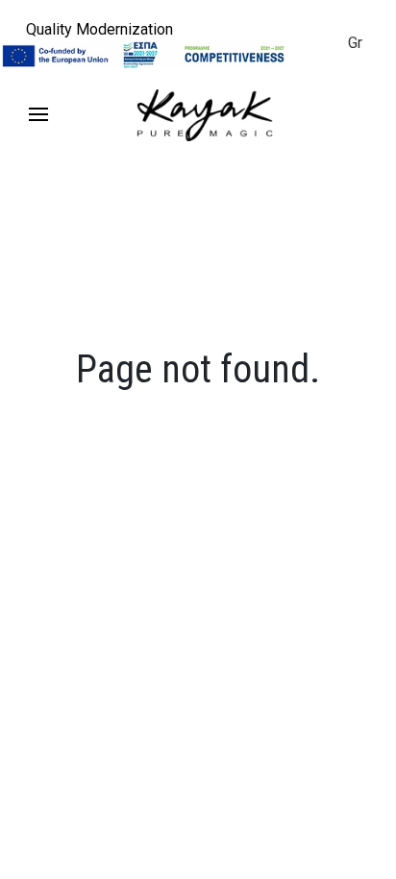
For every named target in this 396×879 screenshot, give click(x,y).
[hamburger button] (38, 115)
